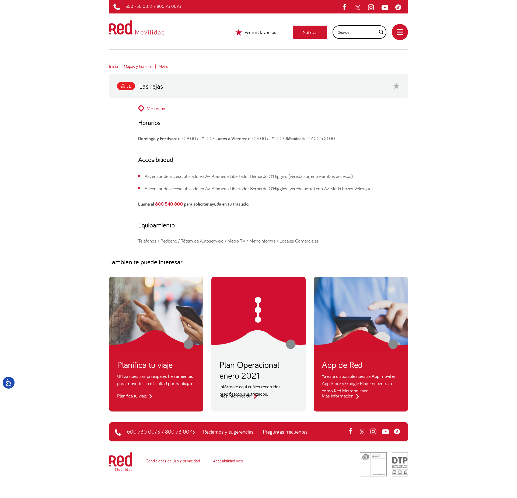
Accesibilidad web (228, 461)
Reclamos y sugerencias (228, 431)
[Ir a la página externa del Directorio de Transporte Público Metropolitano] (400, 463)
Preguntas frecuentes (285, 431)
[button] (258, 108)
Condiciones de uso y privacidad (173, 461)
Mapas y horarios (138, 66)
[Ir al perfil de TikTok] (399, 8)
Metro (163, 66)
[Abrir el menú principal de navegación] (400, 32)
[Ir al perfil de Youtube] (385, 8)
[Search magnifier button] (379, 32)
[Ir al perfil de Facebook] (346, 8)
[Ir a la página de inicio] (143, 23)
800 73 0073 (169, 6)
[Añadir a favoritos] (396, 85)
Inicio (113, 66)
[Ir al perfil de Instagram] (371, 8)
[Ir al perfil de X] (358, 8)
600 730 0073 (139, 6)
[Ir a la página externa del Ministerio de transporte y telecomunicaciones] (373, 463)
